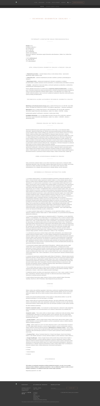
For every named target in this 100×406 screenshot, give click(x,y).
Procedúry (42, 2)
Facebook (35, 393)
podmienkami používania (54, 401)
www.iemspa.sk (32, 60)
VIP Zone (48, 2)
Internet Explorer (31, 351)
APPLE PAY (35, 397)
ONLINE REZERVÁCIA (78, 2)
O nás (35, 2)
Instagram (35, 392)
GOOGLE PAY (36, 398)
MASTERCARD (36, 396)
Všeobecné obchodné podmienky (40, 399)
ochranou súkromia (46, 401)
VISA (34, 394)
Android (29, 354)
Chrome (29, 347)
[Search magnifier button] (68, 3)
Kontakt (63, 2)
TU (70, 151)
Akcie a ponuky (56, 2)
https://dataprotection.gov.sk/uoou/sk (54, 278)
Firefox (28, 349)
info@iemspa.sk (33, 58)
